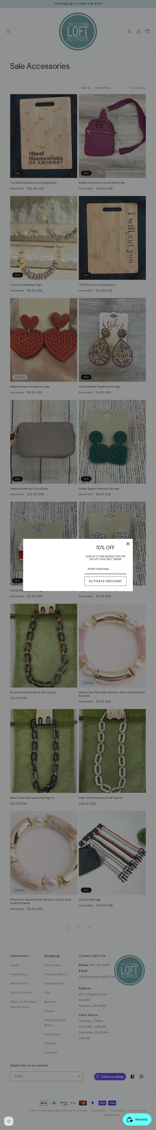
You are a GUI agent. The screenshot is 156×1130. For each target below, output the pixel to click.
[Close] (128, 544)
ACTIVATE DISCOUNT (105, 581)
